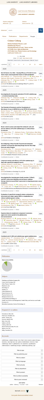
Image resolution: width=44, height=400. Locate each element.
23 (12, 313)
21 (14, 284)
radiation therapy (13, 340)
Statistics (24, 21)
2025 (2, 101)
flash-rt (11, 343)
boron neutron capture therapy (32, 340)
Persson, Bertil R (6, 319)
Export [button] (36, 60)
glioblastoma (17, 343)
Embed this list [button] (17, 60)
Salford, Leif (5, 323)
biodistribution (25, 342)
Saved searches (27, 23)
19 (9, 323)
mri (21, 343)
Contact (30, 395)
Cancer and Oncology (7, 282)
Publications (13, 36)
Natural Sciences (6, 293)
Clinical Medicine (6, 291)
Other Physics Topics (7, 284)
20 (11, 319)
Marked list (6, 23)
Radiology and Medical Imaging (9, 280)
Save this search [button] (25, 60)
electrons (32, 342)
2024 (2, 137)
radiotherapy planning (27, 345)
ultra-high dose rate (12, 342)
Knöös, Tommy (5, 317)
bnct (19, 340)
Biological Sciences (6, 296)
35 (14, 282)
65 (18, 280)
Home (4, 36)
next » (40, 64)
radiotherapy (5, 340)
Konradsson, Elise (6, 313)
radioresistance (6, 345)
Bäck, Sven (5, 321)
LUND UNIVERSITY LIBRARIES (28, 2)
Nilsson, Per (5, 328)
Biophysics (4, 285)
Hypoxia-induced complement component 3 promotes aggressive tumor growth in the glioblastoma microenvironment (16, 215)
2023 (2, 243)
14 (17, 326)
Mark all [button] (32, 60)
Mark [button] (40, 73)
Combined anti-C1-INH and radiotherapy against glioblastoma (19, 236)
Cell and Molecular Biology (8, 298)
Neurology (4, 287)
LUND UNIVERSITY (12, 2)
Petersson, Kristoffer (7, 315)
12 (11, 330)
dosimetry (4, 342)
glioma (19, 342)
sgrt (34, 345)
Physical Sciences (6, 295)
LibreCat (23, 391)
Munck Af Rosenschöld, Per (9, 326)
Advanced (4, 30)
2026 (2, 84)
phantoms (25, 343)
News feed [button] (10, 60)
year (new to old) (27, 58)
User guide (14, 395)
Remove (41, 384)
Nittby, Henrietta (6, 330)
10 (18, 58)
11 (35, 64)
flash (22, 340)
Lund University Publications (26, 11)
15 (10, 324)
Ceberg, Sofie (5, 324)
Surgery (4, 289)
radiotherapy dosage (16, 345)
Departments (23, 36)
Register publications (8, 21)
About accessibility (23, 395)
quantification (32, 343)
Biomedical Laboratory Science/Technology (12, 304)
